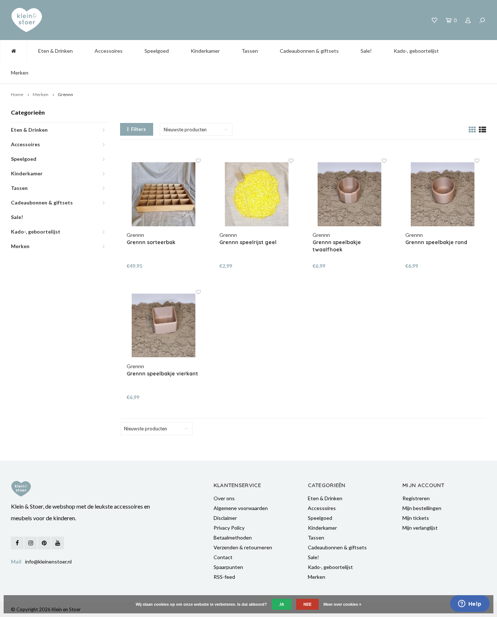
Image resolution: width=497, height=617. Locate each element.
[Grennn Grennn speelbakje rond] (442, 194)
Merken (19, 72)
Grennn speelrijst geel (248, 242)
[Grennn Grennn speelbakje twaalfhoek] (350, 194)
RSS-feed (224, 577)
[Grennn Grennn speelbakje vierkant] (164, 325)
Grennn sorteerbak (151, 242)
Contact (223, 557)
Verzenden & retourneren (243, 547)
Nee (307, 604)
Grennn (65, 94)
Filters (138, 129)
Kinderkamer (205, 51)
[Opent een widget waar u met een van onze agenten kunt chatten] (470, 604)
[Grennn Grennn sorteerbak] (164, 194)
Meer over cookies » (342, 604)
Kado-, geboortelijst (416, 51)
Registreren (416, 498)
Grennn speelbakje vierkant (162, 373)
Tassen (250, 51)
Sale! (366, 51)
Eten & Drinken (55, 51)
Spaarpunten (228, 567)
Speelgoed (156, 51)
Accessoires (109, 51)
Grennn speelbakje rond (436, 242)
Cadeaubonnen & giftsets (309, 51)
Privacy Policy (229, 528)
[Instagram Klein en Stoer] (30, 543)
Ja (281, 604)
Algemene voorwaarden (241, 508)
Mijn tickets (415, 518)
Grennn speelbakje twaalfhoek (337, 246)
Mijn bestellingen (421, 508)
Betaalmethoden (233, 537)
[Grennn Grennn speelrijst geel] (256, 194)
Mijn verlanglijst (420, 528)
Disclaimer (225, 518)
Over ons (224, 498)
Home (17, 94)
